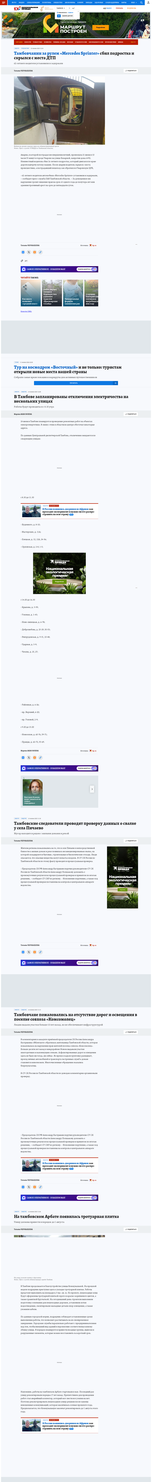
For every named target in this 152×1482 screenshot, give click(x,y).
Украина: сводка (59, 42)
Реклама (119, 8)
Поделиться (131, 70)
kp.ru (94, 245)
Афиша (120, 42)
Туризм (16, 362)
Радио (109, 8)
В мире (80, 2)
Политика (46, 2)
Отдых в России (81, 42)
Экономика (70, 2)
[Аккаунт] (148, 2)
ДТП (26, 261)
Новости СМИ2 (26, 311)
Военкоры (47, 42)
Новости (28, 42)
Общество (57, 2)
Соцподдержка (112, 2)
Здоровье (99, 2)
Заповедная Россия (96, 42)
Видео (21, 2)
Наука (123, 2)
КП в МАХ (70, 42)
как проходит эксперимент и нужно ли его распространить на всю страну (68, 512)
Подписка (131, 8)
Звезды (89, 2)
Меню (3, 2)
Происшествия (110, 42)
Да (59, 16)
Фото (14, 2)
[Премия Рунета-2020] (45, 8)
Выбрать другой (67, 16)
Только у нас (37, 42)
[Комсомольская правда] (26, 8)
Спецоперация (33, 2)
